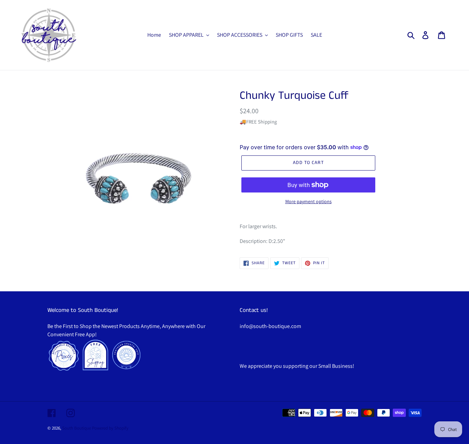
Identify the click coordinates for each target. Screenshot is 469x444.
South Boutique (76, 428)
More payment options (308, 201)
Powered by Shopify (110, 428)
